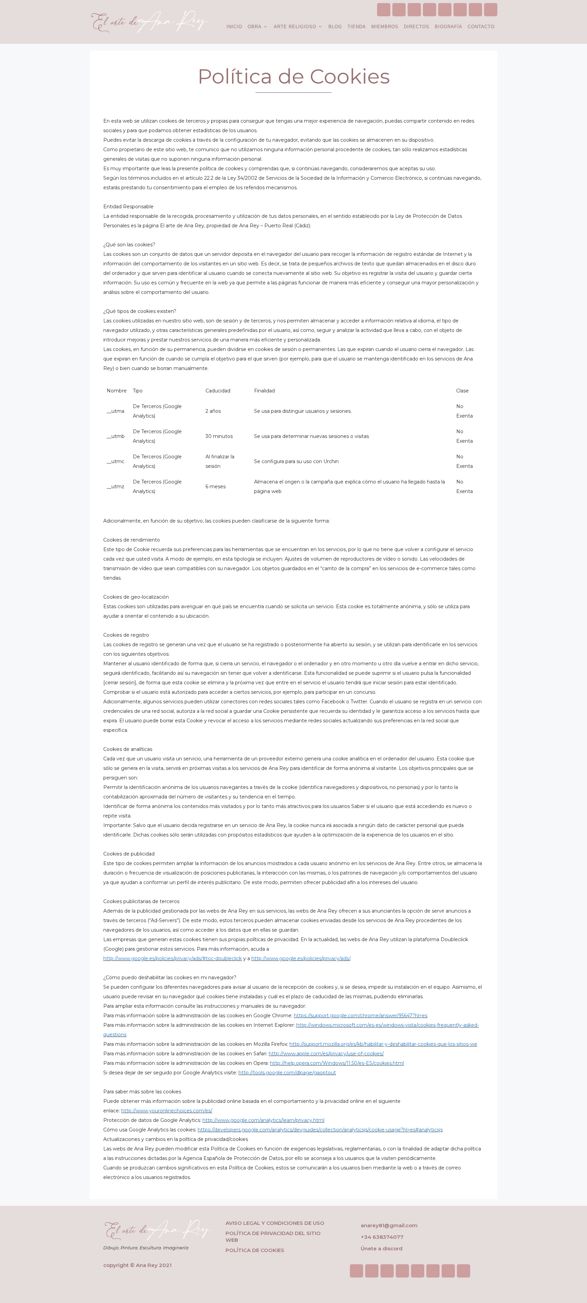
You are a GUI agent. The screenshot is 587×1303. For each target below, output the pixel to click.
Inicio (234, 26)
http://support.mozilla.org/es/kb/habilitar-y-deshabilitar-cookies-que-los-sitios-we (383, 1044)
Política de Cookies (255, 1250)
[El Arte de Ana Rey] (149, 21)
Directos (416, 26)
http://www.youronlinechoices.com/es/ (166, 1111)
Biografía (448, 26)
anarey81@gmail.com (388, 1225)
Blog (335, 26)
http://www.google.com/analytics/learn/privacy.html (263, 1120)
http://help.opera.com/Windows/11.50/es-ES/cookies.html (337, 1063)
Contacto (481, 26)
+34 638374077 (382, 1237)
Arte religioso (295, 26)
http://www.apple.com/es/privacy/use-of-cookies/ (326, 1054)
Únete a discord (382, 1248)
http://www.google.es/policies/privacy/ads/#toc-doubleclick (172, 958)
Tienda (357, 26)
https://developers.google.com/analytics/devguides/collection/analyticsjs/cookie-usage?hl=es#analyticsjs (320, 1130)
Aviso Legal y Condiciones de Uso (275, 1223)
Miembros (384, 26)
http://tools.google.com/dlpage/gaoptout (287, 1073)
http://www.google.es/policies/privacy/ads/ (300, 958)
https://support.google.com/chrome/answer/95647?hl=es (360, 1016)
